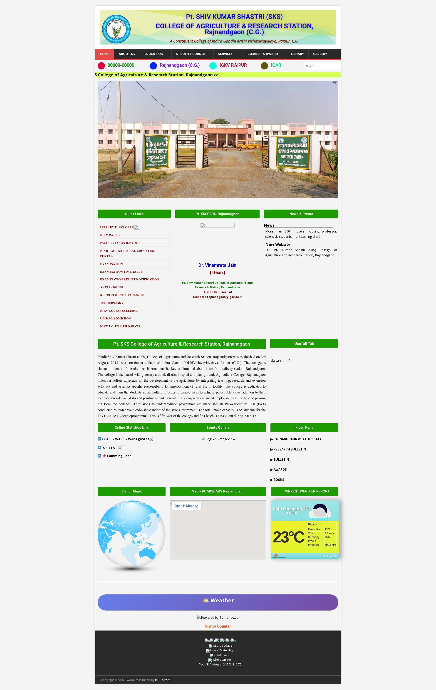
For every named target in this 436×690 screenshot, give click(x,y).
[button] (102, 139)
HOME (104, 54)
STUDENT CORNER (190, 54)
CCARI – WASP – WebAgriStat (125, 439)
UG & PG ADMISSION (115, 318)
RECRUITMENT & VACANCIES (122, 295)
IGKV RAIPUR (233, 65)
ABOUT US (127, 54)
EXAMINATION (111, 264)
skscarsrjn (278, 360)
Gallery (320, 54)
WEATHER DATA (298, 439)
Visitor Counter (218, 626)
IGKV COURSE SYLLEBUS (119, 310)
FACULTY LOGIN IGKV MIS (120, 242)
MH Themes (162, 680)
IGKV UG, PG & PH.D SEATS (120, 326)
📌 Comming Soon (116, 456)
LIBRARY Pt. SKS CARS (117, 227)
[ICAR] (264, 65)
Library (297, 54)
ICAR (276, 65)
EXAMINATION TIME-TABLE (121, 271)
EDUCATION (153, 54)
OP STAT (110, 447)
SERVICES (225, 54)
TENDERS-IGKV (112, 303)
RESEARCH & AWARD (261, 54)
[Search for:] (322, 65)
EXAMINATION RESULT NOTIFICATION (129, 279)
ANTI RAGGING (111, 287)
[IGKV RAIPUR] (213, 65)
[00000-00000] (101, 65)
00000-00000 (121, 65)
